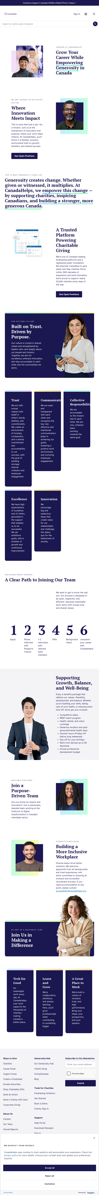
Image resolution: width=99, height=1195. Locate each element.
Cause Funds (9, 1068)
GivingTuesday (41, 1074)
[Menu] (94, 14)
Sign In (76, 14)
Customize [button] (49, 1184)
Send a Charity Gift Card (15, 1099)
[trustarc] (91, 1192)
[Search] (95, 24)
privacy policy (11, 1155)
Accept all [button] (49, 1168)
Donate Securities (11, 1084)
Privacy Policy (8, 1192)
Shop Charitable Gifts (13, 1089)
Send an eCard (10, 1094)
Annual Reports (10, 1129)
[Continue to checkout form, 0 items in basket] (86, 14)
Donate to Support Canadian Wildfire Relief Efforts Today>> (49, 3)
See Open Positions (24, 156)
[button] (94, 1137)
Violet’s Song (40, 1068)
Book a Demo (41, 1103)
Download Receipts (43, 1128)
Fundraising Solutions (44, 1093)
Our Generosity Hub (44, 1063)
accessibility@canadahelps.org (71, 891)
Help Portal (39, 1123)
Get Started (40, 1098)
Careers (7, 1119)
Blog (36, 1079)
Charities (7, 1063)
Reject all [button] (49, 1176)
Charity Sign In (41, 1108)
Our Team (8, 1124)
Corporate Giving (11, 1105)
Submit (80, 1083)
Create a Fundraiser (12, 1079)
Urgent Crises (10, 1074)
